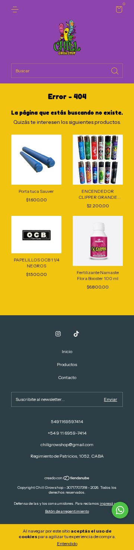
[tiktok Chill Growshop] (76, 334)
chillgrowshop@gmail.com (67, 444)
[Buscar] (115, 70)
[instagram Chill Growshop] (58, 334)
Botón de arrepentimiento (67, 511)
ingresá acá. (110, 503)
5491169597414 (67, 421)
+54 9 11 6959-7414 (67, 433)
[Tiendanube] (67, 478)
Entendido (67, 543)
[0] (118, 10)
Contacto (67, 377)
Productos (67, 364)
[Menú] (16, 9)
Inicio (67, 351)
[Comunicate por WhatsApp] (120, 510)
